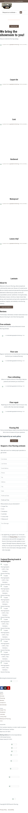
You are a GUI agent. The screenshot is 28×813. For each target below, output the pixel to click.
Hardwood (14, 159)
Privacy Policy (13, 537)
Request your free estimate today (14, 1)
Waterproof (14, 199)
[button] (21, 12)
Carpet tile (14, 80)
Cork (14, 119)
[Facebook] (1, 688)
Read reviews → (4, 320)
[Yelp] (8, 688)
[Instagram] (5, 688)
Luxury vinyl (14, 239)
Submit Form (14, 554)
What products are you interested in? (10, 504)
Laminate (14, 278)
